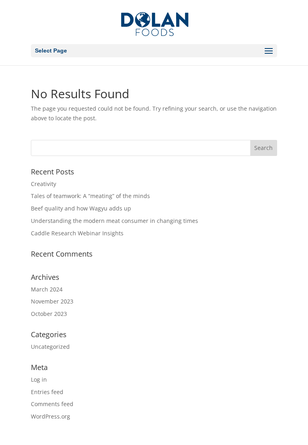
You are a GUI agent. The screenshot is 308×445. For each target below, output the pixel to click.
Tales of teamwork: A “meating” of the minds (90, 196)
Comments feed (52, 404)
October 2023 (49, 314)
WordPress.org (50, 416)
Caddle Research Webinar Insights (77, 233)
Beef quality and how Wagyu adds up (81, 208)
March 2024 (47, 289)
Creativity (43, 184)
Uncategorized (50, 346)
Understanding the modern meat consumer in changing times (114, 221)
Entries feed (47, 392)
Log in (39, 379)
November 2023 (52, 301)
